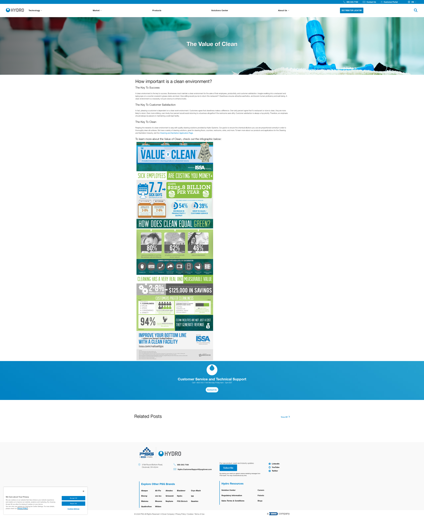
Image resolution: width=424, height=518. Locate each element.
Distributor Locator (352, 10)
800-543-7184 (183, 465)
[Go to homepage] (15, 10)
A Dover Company (167, 514)
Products (156, 10)
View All (284, 417)
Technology (35, 10)
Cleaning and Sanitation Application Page (176, 133)
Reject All (73, 503)
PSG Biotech (182, 501)
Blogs (260, 501)
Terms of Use (199, 514)
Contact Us (212, 390)
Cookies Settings (73, 509)
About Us (283, 10)
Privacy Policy (181, 514)
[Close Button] (83, 491)
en (413, 2)
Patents (261, 495)
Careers (261, 490)
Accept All (73, 498)
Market (96, 10)
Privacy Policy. (23, 508)
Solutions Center (219, 10)
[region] (45, 500)
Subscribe (228, 467)
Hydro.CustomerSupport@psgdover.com (195, 469)
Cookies (190, 514)
